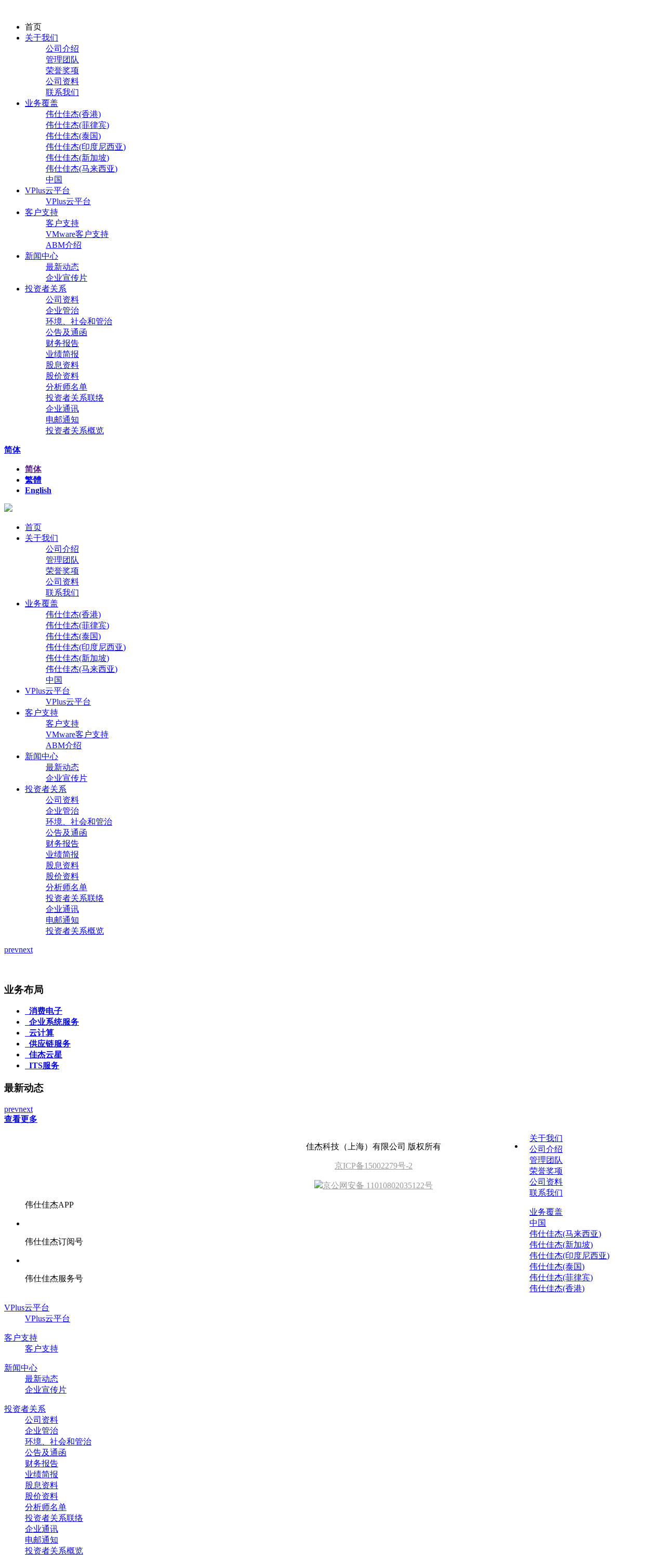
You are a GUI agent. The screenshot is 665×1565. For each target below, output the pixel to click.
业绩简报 (62, 354)
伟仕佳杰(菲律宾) (77, 125)
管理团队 (62, 59)
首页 (33, 527)
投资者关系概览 (75, 430)
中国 (54, 179)
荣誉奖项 (62, 70)
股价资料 (62, 376)
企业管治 (62, 310)
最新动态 (62, 266)
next (26, 949)
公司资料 (62, 81)
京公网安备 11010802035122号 (378, 1185)
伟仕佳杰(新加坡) (77, 157)
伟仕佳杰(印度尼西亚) (86, 146)
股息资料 (62, 365)
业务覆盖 (41, 103)
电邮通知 (62, 419)
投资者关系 (45, 288)
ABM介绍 (64, 245)
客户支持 (41, 212)
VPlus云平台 (47, 190)
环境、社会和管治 (79, 321)
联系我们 (62, 92)
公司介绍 (62, 48)
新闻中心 (41, 255)
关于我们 (41, 37)
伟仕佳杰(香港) (73, 114)
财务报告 (62, 343)
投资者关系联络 (75, 397)
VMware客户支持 (77, 234)
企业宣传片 (66, 277)
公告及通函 (66, 332)
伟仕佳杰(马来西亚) (81, 168)
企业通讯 (62, 408)
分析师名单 (66, 386)
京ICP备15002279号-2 (374, 1165)
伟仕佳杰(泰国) (73, 135)
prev (11, 949)
